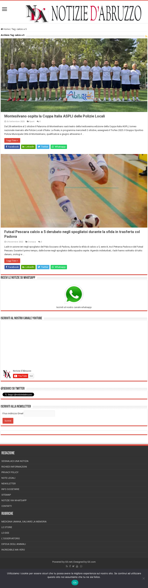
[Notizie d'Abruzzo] (74, 13)
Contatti (6, 506)
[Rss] (67, 566)
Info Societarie (10, 489)
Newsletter (8, 483)
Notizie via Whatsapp (14, 500)
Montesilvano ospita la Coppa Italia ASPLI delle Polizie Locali (54, 116)
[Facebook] (70, 566)
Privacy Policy (9, 472)
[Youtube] (77, 566)
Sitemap (6, 494)
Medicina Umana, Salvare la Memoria (24, 521)
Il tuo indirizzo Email (13, 413)
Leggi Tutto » (12, 140)
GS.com (91, 561)
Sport (31, 121)
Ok (75, 582)
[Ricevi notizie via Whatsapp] (81, 566)
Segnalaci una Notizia (15, 461)
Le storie (6, 527)
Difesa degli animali (13, 544)
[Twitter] (73, 566)
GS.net (68, 561)
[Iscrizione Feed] (146, 36)
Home (6, 29)
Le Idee (5, 532)
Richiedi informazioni (14, 466)
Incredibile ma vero (13, 549)
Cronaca (32, 242)
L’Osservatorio (10, 538)
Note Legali (8, 478)
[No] (143, 578)
